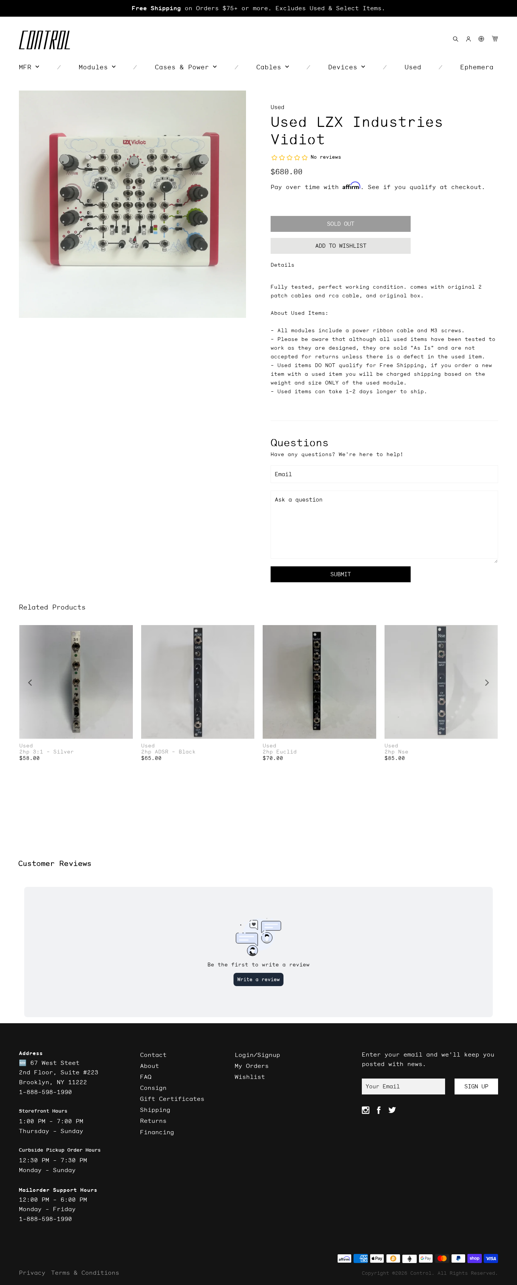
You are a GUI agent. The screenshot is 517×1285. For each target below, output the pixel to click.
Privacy (32, 1272)
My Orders (252, 1065)
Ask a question (298, 499)
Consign (153, 1087)
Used (277, 107)
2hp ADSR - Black (168, 752)
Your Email (383, 1086)
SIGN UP (476, 1086)
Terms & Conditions (85, 1272)
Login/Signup (257, 1054)
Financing (157, 1132)
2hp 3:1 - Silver (46, 752)
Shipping (155, 1109)
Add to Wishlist (340, 245)
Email (283, 474)
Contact (153, 1054)
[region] (258, 8)
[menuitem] (29, 67)
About (149, 1065)
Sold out (340, 223)
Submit (340, 574)
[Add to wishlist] (127, 631)
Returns (153, 1120)
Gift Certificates (172, 1098)
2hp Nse (396, 752)
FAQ (145, 1076)
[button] (481, 39)
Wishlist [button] (250, 1076)
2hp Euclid (280, 752)
